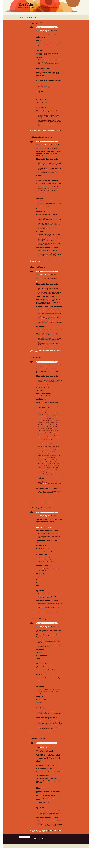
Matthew (50, 260)
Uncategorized (39, 350)
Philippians (37, 732)
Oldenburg (48, 130)
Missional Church (39, 130)
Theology (51, 831)
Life (59, 500)
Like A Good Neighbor (40, 267)
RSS (47, 31)
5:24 (42, 527)
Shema (49, 502)
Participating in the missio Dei (40, 508)
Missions (45, 613)
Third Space (32, 131)
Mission (34, 502)
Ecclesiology (46, 611)
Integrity (50, 500)
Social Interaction (35, 351)
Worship (51, 502)
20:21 (51, 527)
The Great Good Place (41, 71)
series (56, 130)
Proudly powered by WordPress (46, 845)
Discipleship (43, 500)
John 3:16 (38, 527)
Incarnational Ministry (38, 619)
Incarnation (47, 731)
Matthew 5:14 (48, 281)
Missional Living (55, 350)
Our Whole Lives (36, 357)
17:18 (48, 527)
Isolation (55, 129)
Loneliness (31, 130)
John (52, 611)
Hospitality (47, 260)
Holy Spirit (56, 830)
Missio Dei (31, 502)
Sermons (40, 129)
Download (49, 30)
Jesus (58, 129)
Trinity (54, 831)
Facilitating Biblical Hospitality (41, 137)
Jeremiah (45, 350)
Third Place (58, 130)
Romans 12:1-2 (45, 483)
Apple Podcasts (43, 31)
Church (43, 611)
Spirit (48, 831)
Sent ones (51, 613)
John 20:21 (41, 569)
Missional (35, 130)
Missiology (58, 611)
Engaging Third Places (38, 23)
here (59, 77)
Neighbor (31, 261)
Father (54, 830)
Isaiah (60, 830)
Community (45, 129)
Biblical (43, 260)
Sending (48, 613)
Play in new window (43, 30)
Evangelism (52, 129)
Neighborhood (35, 261)
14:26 (45, 527)
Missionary (44, 130)
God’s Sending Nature (37, 738)
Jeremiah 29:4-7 (40, 281)
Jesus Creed (57, 500)
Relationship (52, 130)
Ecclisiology (44, 731)
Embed (48, 129)
